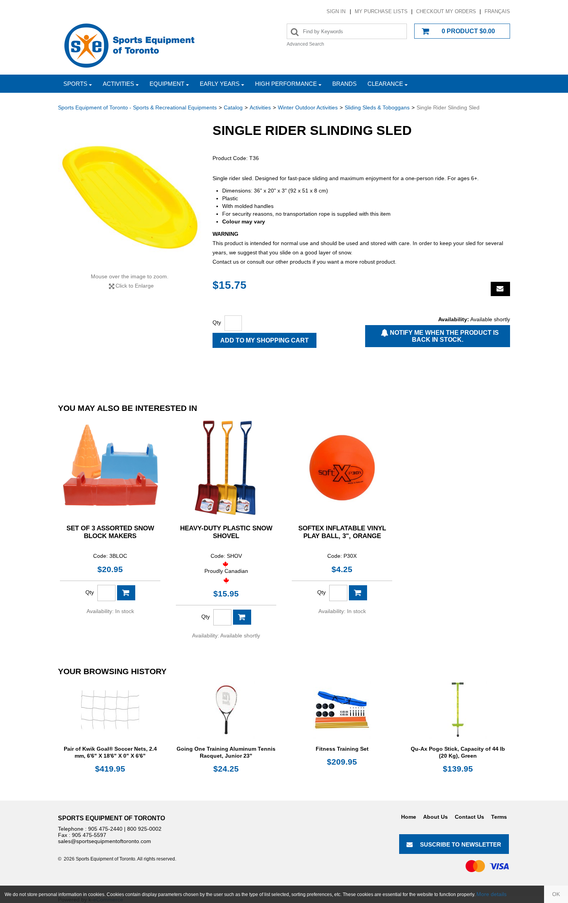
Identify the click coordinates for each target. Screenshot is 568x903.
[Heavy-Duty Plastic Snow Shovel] (226, 467)
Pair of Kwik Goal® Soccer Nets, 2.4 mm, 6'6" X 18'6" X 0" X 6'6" (110, 752)
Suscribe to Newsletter (460, 844)
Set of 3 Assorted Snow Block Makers (110, 532)
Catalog (233, 107)
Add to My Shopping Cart (264, 340)
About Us (435, 817)
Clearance (385, 83)
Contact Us (469, 817)
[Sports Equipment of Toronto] (129, 45)
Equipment (167, 83)
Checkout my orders (446, 11)
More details (491, 894)
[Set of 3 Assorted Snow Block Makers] (110, 467)
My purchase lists (381, 11)
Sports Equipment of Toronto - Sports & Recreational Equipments (137, 107)
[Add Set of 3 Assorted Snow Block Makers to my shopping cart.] (126, 592)
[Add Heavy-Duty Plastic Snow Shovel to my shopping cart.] (242, 617)
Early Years (220, 83)
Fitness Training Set (342, 749)
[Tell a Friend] (500, 289)
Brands (344, 83)
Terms (499, 817)
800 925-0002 (144, 829)
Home (408, 817)
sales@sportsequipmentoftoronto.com (104, 841)
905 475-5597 (89, 835)
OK (556, 894)
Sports (75, 83)
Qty (217, 322)
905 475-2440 (105, 829)
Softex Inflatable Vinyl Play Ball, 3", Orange (342, 532)
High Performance (286, 83)
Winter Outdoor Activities (308, 107)
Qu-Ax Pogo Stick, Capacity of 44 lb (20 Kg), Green (458, 752)
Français (497, 11)
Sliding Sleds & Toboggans (377, 107)
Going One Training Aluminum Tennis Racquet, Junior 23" (226, 752)
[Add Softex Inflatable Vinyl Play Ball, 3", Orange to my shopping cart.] (358, 592)
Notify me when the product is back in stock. (443, 336)
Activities (118, 83)
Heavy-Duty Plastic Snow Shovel (226, 532)
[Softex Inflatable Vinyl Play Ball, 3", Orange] (342, 467)
